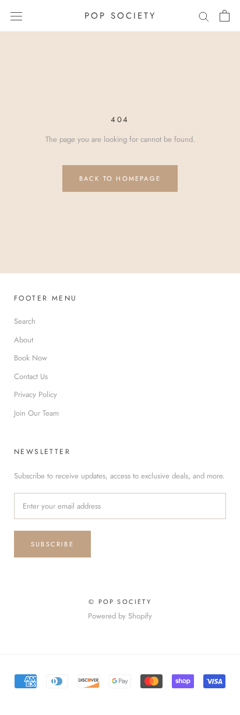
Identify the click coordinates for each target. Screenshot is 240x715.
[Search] (204, 16)
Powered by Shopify (120, 615)
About (23, 339)
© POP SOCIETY (120, 601)
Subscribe (52, 544)
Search (25, 321)
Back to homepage (120, 178)
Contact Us (31, 376)
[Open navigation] (16, 16)
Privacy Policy (35, 394)
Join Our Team (36, 413)
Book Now (30, 357)
